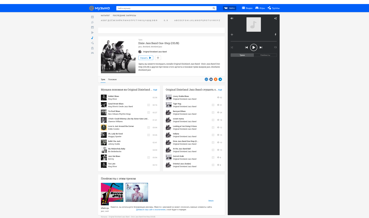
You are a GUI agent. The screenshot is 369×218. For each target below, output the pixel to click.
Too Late (111, 163)
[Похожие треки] (275, 34)
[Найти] (213, 8)
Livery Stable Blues (181, 96)
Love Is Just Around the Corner (121, 126)
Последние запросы (124, 15)
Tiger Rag (177, 103)
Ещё (155, 90)
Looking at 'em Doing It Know (185, 126)
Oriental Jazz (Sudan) (182, 163)
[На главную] (100, 8)
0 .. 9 (166, 20)
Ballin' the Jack (114, 141)
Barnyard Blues (179, 111)
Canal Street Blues (116, 103)
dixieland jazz (156, 46)
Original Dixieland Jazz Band (184, 99)
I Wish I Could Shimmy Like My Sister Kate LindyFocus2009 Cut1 (135, 118)
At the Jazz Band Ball (182, 148)
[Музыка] (92, 37)
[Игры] (92, 53)
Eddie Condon (113, 129)
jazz (140, 46)
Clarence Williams (115, 121)
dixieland (146, 46)
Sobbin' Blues (113, 96)
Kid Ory (111, 159)
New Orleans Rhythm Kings (119, 114)
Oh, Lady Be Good (115, 133)
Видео (249, 8)
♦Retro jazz (106, 208)
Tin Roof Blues (114, 111)
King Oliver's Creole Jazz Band (120, 106)
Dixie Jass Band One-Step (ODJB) (187, 141)
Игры (262, 8)
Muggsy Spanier (114, 136)
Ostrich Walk (178, 156)
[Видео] (92, 32)
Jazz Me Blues (114, 156)
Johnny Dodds (114, 144)
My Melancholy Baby (116, 148)
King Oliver (112, 99)
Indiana (176, 133)
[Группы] (92, 43)
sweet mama (178, 118)
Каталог (105, 15)
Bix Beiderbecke (114, 151)
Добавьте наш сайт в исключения (150, 209)
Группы (275, 8)
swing (107, 211)
